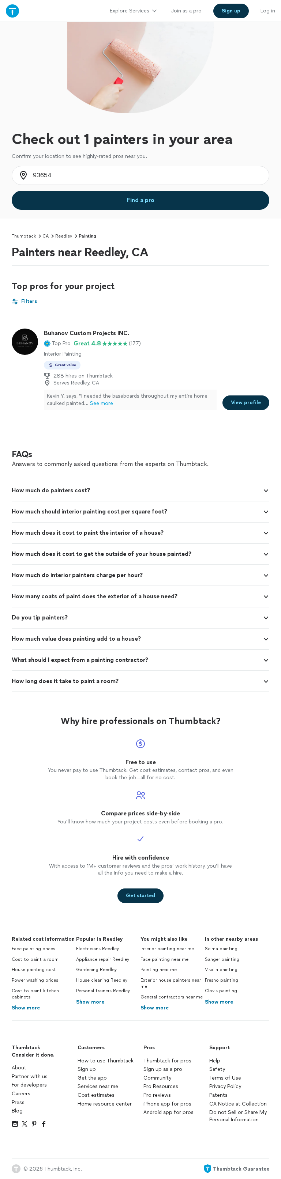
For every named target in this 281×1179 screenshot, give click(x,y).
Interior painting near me (167, 948)
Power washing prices (35, 980)
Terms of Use (225, 1078)
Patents (218, 1095)
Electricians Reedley (97, 948)
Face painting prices (33, 948)
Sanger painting (222, 959)
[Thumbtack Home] (12, 11)
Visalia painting (221, 969)
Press (18, 1102)
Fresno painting (221, 980)
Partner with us (30, 1076)
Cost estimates (96, 1095)
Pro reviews (157, 1095)
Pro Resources (160, 1086)
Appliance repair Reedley (102, 959)
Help (214, 1061)
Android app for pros (168, 1112)
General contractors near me (171, 997)
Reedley (63, 236)
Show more (26, 1008)
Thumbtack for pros (167, 1061)
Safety (217, 1069)
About (19, 1068)
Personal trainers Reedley (103, 990)
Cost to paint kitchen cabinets (35, 994)
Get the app (92, 1078)
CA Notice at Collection (238, 1104)
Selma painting (221, 948)
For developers (29, 1085)
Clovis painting (221, 990)
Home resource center (105, 1104)
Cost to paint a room (35, 959)
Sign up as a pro (162, 1069)
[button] (57, 344)
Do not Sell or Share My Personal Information (238, 1116)
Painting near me (158, 969)
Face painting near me (164, 959)
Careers (21, 1094)
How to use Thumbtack (106, 1061)
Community (157, 1078)
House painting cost (34, 969)
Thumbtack (24, 236)
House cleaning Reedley (101, 980)
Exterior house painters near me (170, 983)
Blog (17, 1111)
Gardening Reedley (96, 969)
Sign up (87, 1069)
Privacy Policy (225, 1086)
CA (45, 236)
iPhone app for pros (167, 1104)
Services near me (98, 1086)
